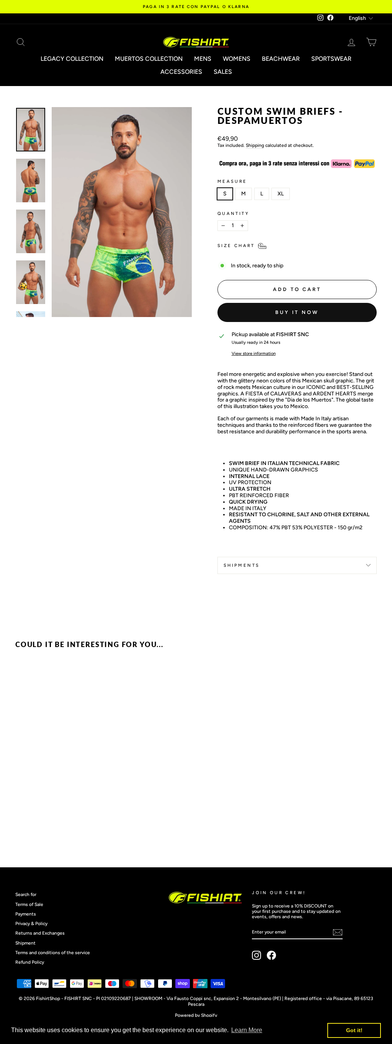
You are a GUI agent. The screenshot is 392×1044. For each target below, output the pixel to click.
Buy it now (297, 312)
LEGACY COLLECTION (72, 58)
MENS (202, 58)
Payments (25, 914)
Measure (232, 181)
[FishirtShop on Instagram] (256, 955)
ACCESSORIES (181, 71)
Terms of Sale (29, 904)
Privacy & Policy (31, 923)
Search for (25, 894)
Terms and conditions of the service (52, 952)
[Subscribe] (338, 932)
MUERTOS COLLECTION (149, 58)
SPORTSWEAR (331, 58)
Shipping (255, 145)
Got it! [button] (354, 1030)
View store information (254, 353)
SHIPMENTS (242, 565)
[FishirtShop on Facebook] (271, 955)
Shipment (25, 943)
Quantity (233, 213)
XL (281, 193)
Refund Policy (29, 962)
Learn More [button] (246, 1030)
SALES (223, 71)
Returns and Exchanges (40, 933)
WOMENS (236, 58)
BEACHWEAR (281, 58)
